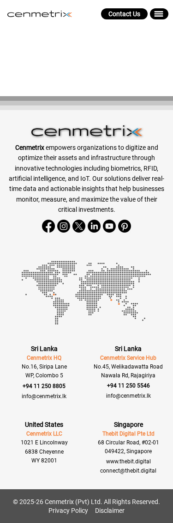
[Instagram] (63, 226)
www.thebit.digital (128, 461)
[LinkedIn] (94, 226)
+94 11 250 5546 (128, 385)
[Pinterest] (124, 226)
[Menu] (159, 13)
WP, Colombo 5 (44, 375)
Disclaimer (110, 510)
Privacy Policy (68, 510)
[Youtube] (109, 226)
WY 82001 (44, 460)
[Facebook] (48, 226)
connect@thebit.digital (128, 471)
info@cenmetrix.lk (44, 396)
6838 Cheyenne (44, 452)
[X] (78, 226)
